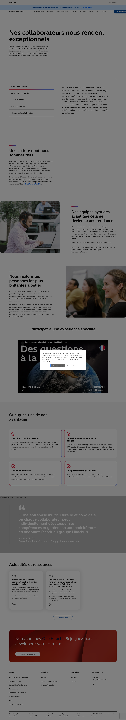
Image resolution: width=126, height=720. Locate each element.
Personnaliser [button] (71, 366)
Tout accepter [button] (58, 366)
